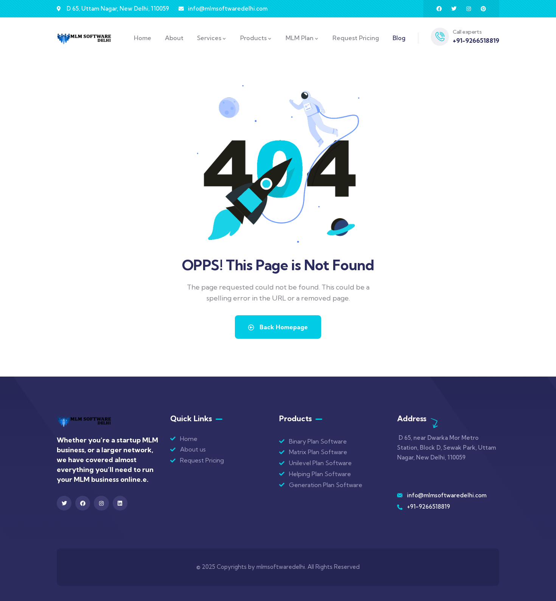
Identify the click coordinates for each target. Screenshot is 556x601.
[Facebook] (439, 8)
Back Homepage (283, 327)
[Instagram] (468, 8)
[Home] (84, 38)
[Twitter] (454, 8)
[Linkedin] (120, 503)
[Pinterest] (483, 8)
